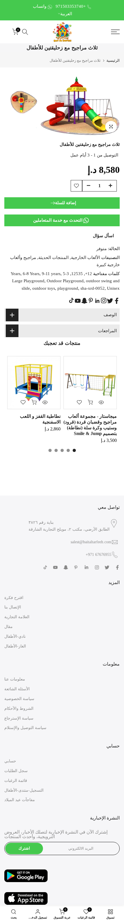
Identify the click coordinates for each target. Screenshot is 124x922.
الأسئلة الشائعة (17, 689)
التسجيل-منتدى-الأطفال (24, 790)
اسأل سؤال (103, 235)
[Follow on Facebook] (117, 301)
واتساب (39, 6)
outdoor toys (43, 288)
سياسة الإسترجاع (18, 718)
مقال (8, 627)
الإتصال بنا (12, 607)
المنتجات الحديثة (53, 257)
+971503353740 (71, 6)
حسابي (10, 761)
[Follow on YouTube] (78, 301)
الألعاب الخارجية (85, 257)
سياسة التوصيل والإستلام (25, 728)
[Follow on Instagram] (103, 300)
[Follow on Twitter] (110, 301)
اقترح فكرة (13, 598)
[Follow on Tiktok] (71, 300)
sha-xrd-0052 (92, 288)
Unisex (113, 288)
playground (67, 288)
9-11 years (51, 273)
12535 (77, 273)
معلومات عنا (14, 679)
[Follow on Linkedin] (97, 301)
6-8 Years (31, 273)
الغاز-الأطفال (15, 646)
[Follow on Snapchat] (84, 301)
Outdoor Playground (65, 281)
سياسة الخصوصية (19, 699)
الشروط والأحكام (18, 708)
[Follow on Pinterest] (90, 300)
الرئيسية (113, 60)
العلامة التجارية (16, 617)
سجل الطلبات (16, 771)
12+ (88, 273)
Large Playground (28, 281)
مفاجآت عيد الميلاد (19, 800)
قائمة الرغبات (15, 780)
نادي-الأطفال (15, 636)
